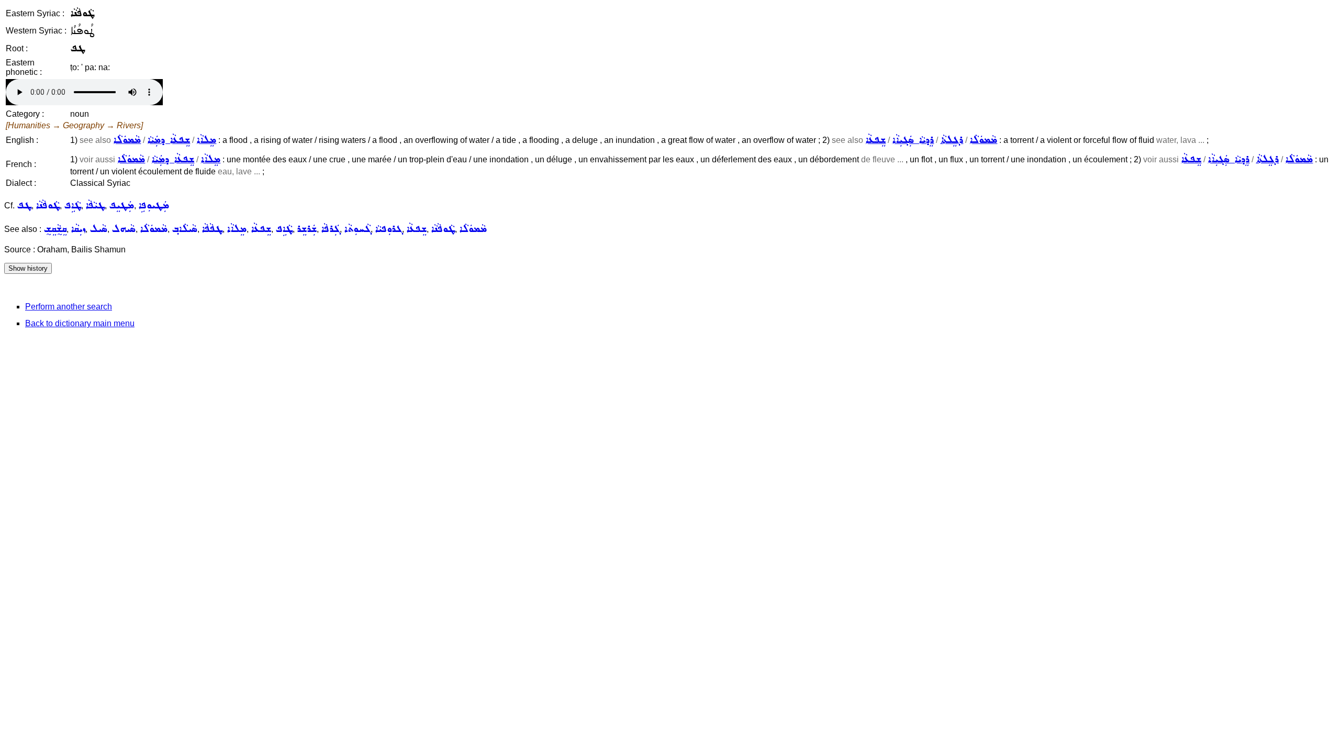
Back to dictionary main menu (80, 323)
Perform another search (68, 306)
